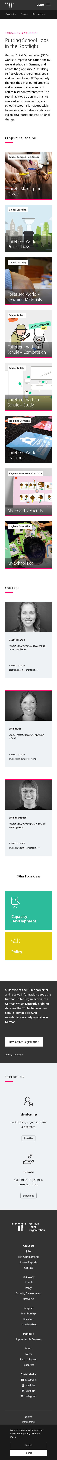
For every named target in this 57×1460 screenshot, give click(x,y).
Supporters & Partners (28, 1339)
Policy (28, 1288)
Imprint (28, 1416)
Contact (28, 1267)
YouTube (30, 1385)
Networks (28, 1299)
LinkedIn (30, 1390)
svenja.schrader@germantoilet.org (24, 847)
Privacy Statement (14, 1054)
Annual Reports (28, 1262)
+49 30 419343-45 (18, 665)
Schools (28, 1282)
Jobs (28, 1251)
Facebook (30, 1379)
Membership (28, 1313)
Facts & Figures (28, 1359)
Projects (11, 14)
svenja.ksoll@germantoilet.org (22, 758)
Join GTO (28, 1138)
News (24, 14)
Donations (28, 1319)
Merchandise (28, 1324)
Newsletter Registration (24, 1042)
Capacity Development (28, 1293)
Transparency (28, 1421)
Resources (38, 14)
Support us (28, 1195)
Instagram (30, 1396)
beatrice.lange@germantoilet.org (23, 670)
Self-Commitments (28, 1257)
